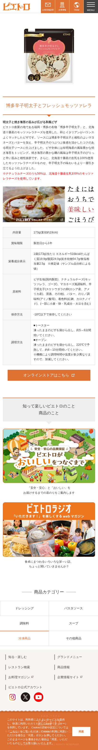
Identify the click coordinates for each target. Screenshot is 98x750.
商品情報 (63, 667)
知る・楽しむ (17, 657)
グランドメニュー (69, 657)
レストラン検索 (19, 667)
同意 (81, 731)
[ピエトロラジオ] (49, 529)
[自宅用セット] (49, 203)
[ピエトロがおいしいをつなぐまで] (49, 455)
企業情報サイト (68, 677)
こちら (14, 731)
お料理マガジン (19, 677)
